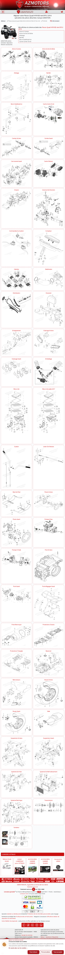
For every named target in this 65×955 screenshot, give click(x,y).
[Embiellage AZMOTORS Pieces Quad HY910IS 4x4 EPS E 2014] (48, 372)
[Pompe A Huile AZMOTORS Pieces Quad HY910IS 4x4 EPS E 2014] (16, 558)
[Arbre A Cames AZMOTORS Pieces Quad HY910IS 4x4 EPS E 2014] (16, 57)
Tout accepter (57, 952)
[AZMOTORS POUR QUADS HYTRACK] (45, 869)
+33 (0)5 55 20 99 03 (26, 935)
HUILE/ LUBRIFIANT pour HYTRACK (19, 861)
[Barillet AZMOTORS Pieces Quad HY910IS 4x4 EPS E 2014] (48, 85)
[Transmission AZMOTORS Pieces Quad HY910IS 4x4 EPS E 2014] (48, 807)
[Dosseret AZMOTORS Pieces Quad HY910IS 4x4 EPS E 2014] (48, 310)
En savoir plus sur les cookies (18, 948)
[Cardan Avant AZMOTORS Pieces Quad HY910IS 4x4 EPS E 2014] (48, 148)
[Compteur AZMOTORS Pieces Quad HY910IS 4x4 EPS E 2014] (48, 248)
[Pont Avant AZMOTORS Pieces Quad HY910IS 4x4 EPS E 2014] (16, 595)
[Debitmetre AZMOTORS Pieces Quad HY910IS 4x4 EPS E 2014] (48, 279)
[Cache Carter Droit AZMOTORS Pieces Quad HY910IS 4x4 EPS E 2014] (48, 114)
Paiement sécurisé (32, 887)
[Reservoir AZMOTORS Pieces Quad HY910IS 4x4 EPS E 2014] (48, 664)
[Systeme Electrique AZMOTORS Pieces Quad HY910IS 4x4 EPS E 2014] (16, 812)
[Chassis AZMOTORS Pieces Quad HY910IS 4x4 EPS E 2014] (16, 200)
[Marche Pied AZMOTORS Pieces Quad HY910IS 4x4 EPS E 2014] (16, 504)
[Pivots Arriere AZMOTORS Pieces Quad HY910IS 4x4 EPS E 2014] (48, 502)
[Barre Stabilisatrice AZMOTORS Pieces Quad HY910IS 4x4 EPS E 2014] (16, 119)
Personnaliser (45, 952)
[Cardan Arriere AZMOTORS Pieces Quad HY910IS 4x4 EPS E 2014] (16, 148)
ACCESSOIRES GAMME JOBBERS (32, 861)
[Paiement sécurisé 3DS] (32, 904)
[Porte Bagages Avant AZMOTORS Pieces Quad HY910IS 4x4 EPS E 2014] (48, 604)
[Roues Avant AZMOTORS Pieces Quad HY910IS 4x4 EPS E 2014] (16, 723)
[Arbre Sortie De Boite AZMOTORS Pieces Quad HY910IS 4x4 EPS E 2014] (48, 59)
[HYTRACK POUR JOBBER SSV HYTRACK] (32, 869)
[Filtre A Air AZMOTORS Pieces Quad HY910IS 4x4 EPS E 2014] (16, 416)
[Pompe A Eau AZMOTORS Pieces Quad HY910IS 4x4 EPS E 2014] (48, 527)
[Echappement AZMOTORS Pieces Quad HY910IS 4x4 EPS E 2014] (16, 343)
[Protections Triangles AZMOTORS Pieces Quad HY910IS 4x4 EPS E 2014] (16, 662)
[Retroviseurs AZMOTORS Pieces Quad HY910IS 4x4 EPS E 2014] (16, 693)
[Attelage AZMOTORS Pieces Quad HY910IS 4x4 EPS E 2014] (16, 87)
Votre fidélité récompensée (9, 921)
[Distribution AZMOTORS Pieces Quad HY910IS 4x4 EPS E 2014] (16, 303)
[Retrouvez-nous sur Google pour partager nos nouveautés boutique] (32, 925)
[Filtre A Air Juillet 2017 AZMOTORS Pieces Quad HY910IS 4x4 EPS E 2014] (48, 416)
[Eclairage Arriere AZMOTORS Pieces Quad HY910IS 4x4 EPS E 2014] (48, 343)
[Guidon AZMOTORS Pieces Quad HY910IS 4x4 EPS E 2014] (16, 468)
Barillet (21, 37)
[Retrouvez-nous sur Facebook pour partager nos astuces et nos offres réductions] (23, 925)
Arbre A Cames (24, 31)
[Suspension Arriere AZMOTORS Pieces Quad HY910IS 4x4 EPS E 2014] (16, 753)
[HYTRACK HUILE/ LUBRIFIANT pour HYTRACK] (20, 869)
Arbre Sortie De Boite (26, 33)
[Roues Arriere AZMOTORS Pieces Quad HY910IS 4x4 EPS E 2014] (48, 694)
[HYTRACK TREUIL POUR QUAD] (7, 865)
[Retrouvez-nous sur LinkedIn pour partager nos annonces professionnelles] (41, 925)
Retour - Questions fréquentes (49, 937)
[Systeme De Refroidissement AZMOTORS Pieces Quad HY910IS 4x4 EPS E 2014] (48, 784)
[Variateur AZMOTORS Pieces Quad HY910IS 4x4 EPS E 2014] (16, 838)
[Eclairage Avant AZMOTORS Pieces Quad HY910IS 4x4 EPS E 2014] (16, 369)
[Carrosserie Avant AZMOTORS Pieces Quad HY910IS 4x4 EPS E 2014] (16, 174)
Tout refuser (33, 952)
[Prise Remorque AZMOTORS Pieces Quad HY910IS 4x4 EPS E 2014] (16, 636)
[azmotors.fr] (25, 12)
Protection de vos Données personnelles (39, 914)
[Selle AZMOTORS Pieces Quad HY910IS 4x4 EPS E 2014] (48, 721)
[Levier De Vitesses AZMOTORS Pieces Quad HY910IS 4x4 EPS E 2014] (48, 456)
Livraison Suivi (24, 893)
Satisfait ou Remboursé (13, 914)
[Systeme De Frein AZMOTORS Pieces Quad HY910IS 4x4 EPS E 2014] (16, 782)
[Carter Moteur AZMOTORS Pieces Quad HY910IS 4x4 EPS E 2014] (48, 171)
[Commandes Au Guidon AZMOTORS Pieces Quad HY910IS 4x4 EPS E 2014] (16, 243)
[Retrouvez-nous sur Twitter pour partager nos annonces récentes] (28, 925)
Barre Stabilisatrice (25, 39)
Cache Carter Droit (25, 41)
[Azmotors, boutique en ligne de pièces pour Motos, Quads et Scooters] (32, 4)
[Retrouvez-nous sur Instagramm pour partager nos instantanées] (36, 925)
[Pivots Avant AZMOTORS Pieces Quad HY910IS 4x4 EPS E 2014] (16, 533)
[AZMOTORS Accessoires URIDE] (58, 866)
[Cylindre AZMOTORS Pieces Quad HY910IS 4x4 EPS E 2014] (16, 279)
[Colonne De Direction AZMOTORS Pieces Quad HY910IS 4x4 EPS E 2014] (48, 209)
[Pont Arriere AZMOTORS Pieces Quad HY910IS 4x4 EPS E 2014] (48, 566)
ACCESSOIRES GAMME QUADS (45, 861)
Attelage (22, 35)
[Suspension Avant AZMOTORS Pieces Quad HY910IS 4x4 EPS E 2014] (48, 753)
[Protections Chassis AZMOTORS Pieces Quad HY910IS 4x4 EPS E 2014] (48, 636)
